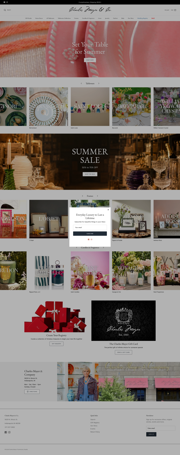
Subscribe (90, 234)
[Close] (108, 210)
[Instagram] (91, 239)
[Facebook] (88, 239)
